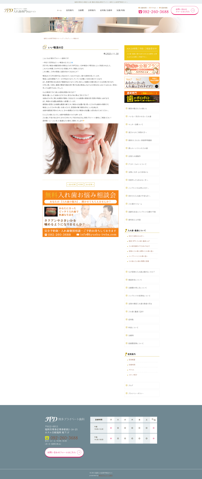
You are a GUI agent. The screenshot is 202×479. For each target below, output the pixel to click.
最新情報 (164, 8)
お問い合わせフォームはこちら (61, 452)
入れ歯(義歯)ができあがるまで (139, 246)
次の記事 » (90, 184)
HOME (80, 184)
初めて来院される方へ (136, 236)
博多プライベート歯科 (106, 475)
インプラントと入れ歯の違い (138, 256)
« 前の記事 (71, 184)
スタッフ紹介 (133, 375)
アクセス (153, 8)
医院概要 (132, 360)
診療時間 (144, 8)
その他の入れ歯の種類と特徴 (139, 261)
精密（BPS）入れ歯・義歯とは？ (139, 241)
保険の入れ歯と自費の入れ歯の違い (141, 251)
